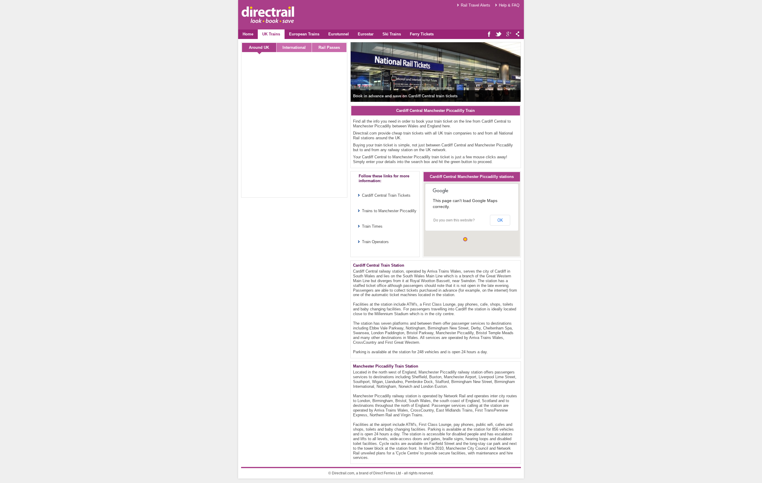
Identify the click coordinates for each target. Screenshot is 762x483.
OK (500, 220)
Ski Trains (391, 34)
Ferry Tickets (422, 34)
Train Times (372, 226)
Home (248, 34)
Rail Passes (329, 47)
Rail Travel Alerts (475, 5)
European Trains (304, 34)
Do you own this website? (454, 220)
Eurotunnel (338, 34)
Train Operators (375, 242)
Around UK (259, 47)
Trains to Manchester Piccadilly (389, 211)
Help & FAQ (509, 5)
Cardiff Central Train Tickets (386, 195)
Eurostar (366, 34)
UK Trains (271, 34)
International (294, 47)
